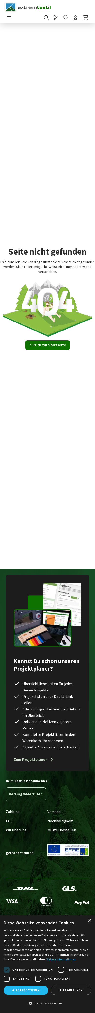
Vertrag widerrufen (26, 794)
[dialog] (47, 964)
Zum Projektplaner (30, 759)
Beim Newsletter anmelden (27, 781)
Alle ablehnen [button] (70, 990)
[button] (47, 1003)
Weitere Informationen (61, 959)
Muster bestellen (62, 830)
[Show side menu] (9, 18)
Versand (54, 811)
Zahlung (13, 811)
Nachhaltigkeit (60, 821)
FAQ (9, 821)
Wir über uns (16, 830)
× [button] (89, 920)
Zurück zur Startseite (47, 345)
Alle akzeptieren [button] (25, 990)
